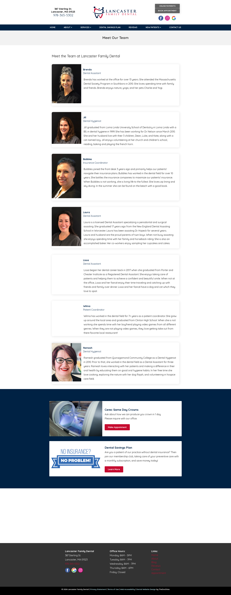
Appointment (158, 572)
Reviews (133, 27)
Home (52, 27)
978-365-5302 (63, 15)
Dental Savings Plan (109, 27)
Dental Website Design (146, 589)
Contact (155, 569)
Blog (154, 562)
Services (84, 27)
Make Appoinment (117, 427)
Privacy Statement (98, 589)
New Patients (152, 27)
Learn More (114, 469)
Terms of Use (113, 589)
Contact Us (175, 27)
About (67, 27)
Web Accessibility (127, 589)
